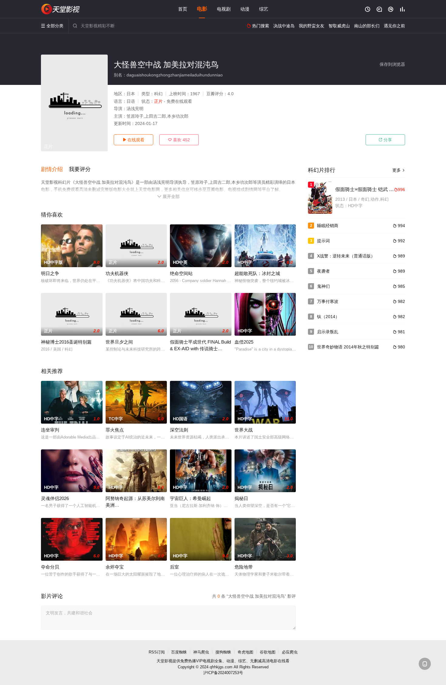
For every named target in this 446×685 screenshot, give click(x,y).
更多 (398, 170)
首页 (182, 9)
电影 (202, 9)
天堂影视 (164, 661)
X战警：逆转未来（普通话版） (346, 256)
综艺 (263, 9)
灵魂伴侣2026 (55, 498)
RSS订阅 (157, 652)
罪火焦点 (115, 429)
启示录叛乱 (327, 331)
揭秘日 (241, 498)
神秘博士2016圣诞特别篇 (66, 341)
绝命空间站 (181, 273)
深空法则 (179, 429)
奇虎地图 (245, 652)
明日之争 (50, 273)
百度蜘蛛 (179, 652)
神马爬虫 (201, 652)
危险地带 (244, 566)
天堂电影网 (60, 9)
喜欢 (179, 139)
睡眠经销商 (327, 225)
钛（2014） (328, 316)
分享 (385, 139)
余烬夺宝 (115, 566)
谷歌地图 (267, 652)
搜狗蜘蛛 (223, 652)
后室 (174, 566)
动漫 (244, 9)
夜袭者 (323, 271)
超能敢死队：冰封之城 (257, 273)
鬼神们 (323, 286)
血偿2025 (244, 341)
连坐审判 (50, 429)
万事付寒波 (327, 301)
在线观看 (133, 139)
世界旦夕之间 (119, 341)
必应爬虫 (290, 652)
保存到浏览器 (392, 64)
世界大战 (244, 429)
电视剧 (224, 9)
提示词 (323, 240)
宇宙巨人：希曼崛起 (190, 498)
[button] (55, 169)
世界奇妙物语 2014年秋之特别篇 (348, 346)
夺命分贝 (50, 566)
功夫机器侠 (117, 273)
